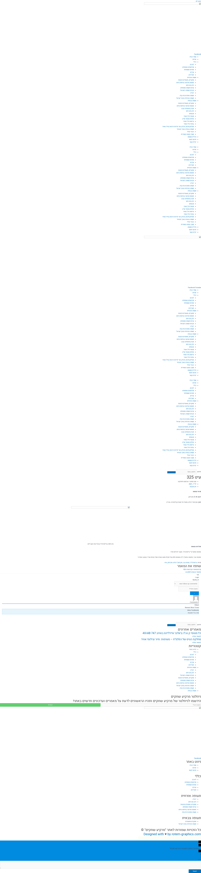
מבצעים (191, 113)
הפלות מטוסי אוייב (188, 119)
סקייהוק (170, 562)
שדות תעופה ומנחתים (187, 88)
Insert (195, 871)
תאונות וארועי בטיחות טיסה (185, 106)
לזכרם (192, 64)
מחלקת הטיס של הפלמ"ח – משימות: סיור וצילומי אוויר (171, 639)
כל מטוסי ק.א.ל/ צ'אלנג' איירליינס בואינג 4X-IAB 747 (172, 633)
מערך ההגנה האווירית (187, 134)
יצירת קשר (193, 142)
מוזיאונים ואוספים (188, 67)
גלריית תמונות (192, 137)
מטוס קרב (186, 562)
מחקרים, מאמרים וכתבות (186, 80)
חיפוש (199, 472)
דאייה (192, 93)
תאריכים (191, 75)
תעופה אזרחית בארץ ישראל (185, 98)
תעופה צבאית (192, 100)
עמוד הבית (193, 57)
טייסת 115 (193, 562)
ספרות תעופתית (189, 69)
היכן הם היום (190, 85)
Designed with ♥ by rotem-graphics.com (172, 834)
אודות (194, 59)
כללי (194, 62)
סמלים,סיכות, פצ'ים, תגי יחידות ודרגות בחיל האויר (178, 126)
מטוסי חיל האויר (189, 116)
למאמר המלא (196, 636)
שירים (192, 72)
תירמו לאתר (192, 139)
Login (197, 577)
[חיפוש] (171, 472)
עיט (165, 562)
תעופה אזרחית (191, 77)
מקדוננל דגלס (177, 562)
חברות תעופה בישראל (187, 90)
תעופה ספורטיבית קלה (187, 95)
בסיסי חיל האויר (189, 124)
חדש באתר (192, 649)
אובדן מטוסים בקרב (187, 108)
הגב (199, 859)
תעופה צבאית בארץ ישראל (185, 129)
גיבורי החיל (190, 132)
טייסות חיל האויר (188, 121)
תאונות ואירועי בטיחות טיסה (185, 82)
